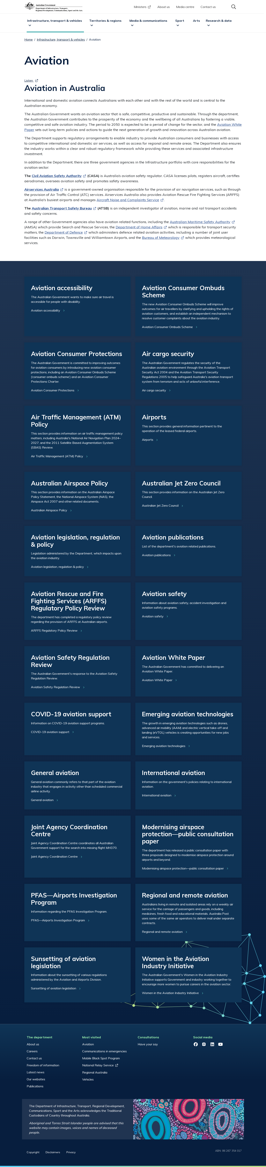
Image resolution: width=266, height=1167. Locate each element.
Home (28, 39)
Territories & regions (105, 21)
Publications (35, 1086)
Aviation (88, 1044)
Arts (196, 21)
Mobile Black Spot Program (101, 1058)
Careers (32, 1051)
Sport (179, 21)
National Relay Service (98, 1065)
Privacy (71, 1152)
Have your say (148, 1044)
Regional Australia (94, 1072)
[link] (77, 306)
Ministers (140, 7)
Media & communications (148, 21)
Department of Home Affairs (139, 227)
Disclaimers (53, 1152)
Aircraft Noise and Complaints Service (128, 200)
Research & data (219, 21)
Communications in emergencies (104, 1051)
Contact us (208, 7)
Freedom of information (43, 1065)
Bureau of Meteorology (161, 237)
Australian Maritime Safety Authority (200, 222)
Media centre (185, 7)
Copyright (33, 1152)
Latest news (35, 1072)
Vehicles (88, 1079)
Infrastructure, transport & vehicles (54, 21)
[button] (233, 6)
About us (163, 7)
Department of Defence (64, 232)
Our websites (36, 1079)
